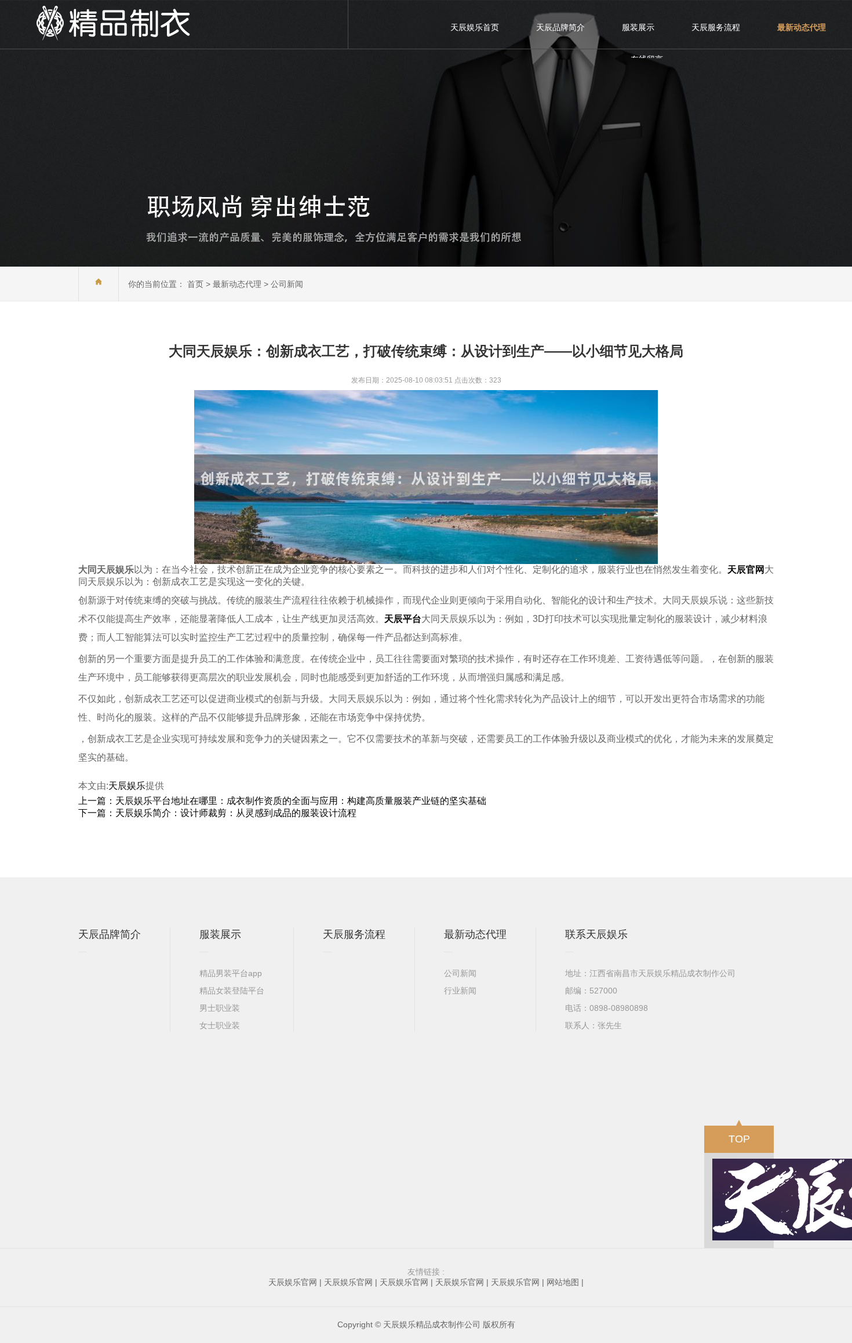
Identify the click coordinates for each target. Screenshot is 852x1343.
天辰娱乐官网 (292, 1282)
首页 (195, 284)
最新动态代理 (237, 284)
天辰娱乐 (126, 786)
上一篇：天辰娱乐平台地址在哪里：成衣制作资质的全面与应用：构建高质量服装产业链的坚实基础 (282, 801)
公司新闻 (287, 284)
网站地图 (563, 1282)
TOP (739, 1139)
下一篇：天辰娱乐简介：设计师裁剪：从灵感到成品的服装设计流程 (217, 813)
